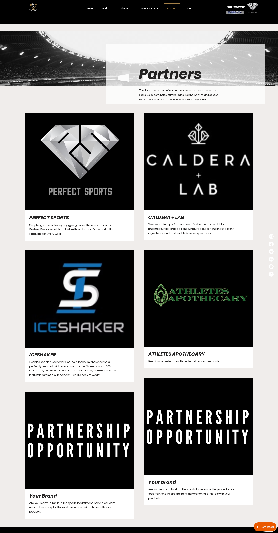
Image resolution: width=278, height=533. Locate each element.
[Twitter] (271, 251)
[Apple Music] (271, 274)
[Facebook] (271, 244)
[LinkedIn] (271, 259)
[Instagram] (271, 236)
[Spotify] (271, 266)
